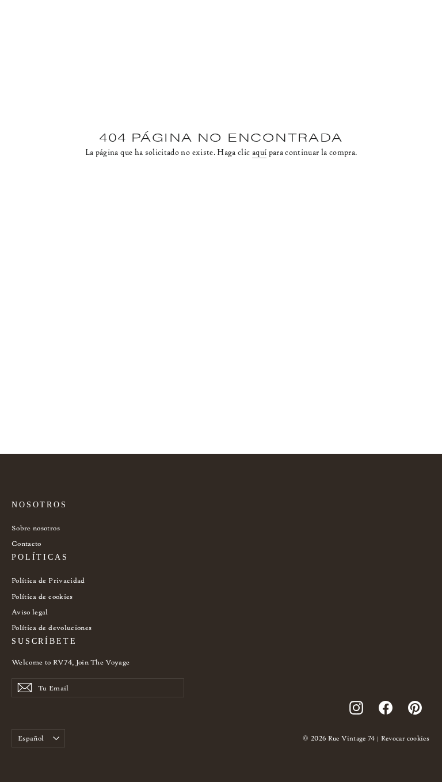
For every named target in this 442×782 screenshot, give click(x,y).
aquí (259, 152)
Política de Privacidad (48, 580)
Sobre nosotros (36, 527)
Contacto (26, 543)
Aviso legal (30, 612)
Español (31, 738)
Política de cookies (42, 596)
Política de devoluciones (52, 627)
